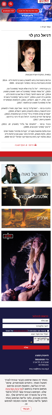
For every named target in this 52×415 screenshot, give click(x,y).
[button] (4, 4)
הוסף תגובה (20, 145)
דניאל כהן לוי (40, 35)
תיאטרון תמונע (42, 355)
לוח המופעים (8, 11)
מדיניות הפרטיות (14, 389)
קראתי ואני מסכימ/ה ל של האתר (25, 331)
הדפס (31, 145)
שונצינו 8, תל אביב (41, 362)
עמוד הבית (46, 27)
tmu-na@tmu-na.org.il (39, 369)
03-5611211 (44, 365)
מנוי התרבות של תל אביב (28, 11)
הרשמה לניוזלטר (40, 316)
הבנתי (26, 409)
